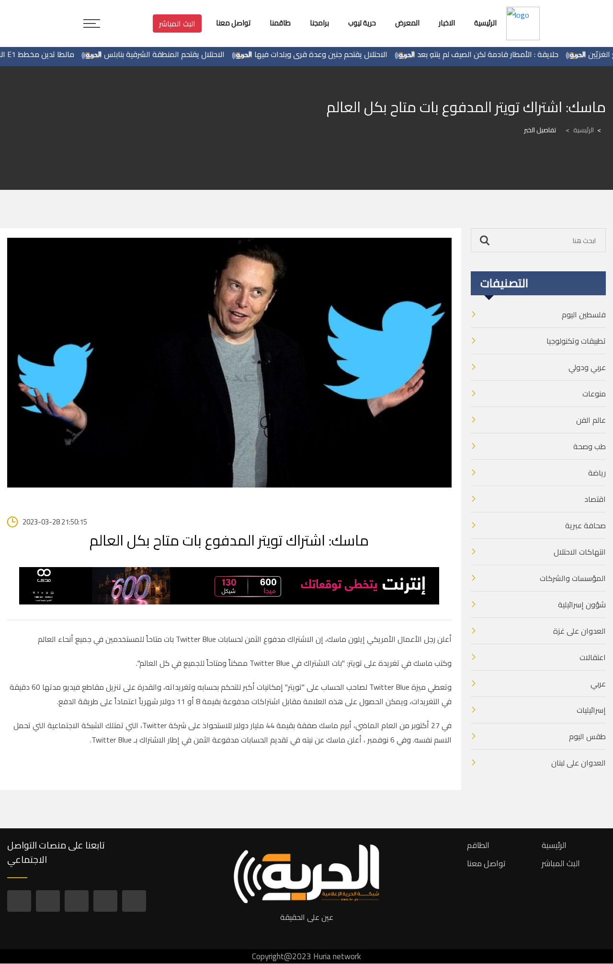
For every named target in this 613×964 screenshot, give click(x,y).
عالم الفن (591, 420)
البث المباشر (177, 23)
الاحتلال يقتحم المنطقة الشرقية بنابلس (182, 54)
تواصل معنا (486, 863)
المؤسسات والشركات (573, 578)
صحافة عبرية (585, 525)
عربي (598, 683)
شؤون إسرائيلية (582, 604)
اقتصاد (595, 499)
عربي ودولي (587, 367)
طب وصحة (589, 446)
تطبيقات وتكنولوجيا (576, 341)
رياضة (597, 472)
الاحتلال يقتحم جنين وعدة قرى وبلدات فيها (338, 54)
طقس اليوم (587, 736)
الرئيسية (580, 130)
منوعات (594, 393)
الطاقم (478, 845)
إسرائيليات (591, 710)
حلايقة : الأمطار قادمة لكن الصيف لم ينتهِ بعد (505, 54)
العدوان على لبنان (578, 762)
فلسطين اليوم (584, 314)
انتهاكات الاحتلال (580, 552)
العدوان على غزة (579, 631)
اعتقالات (592, 657)
